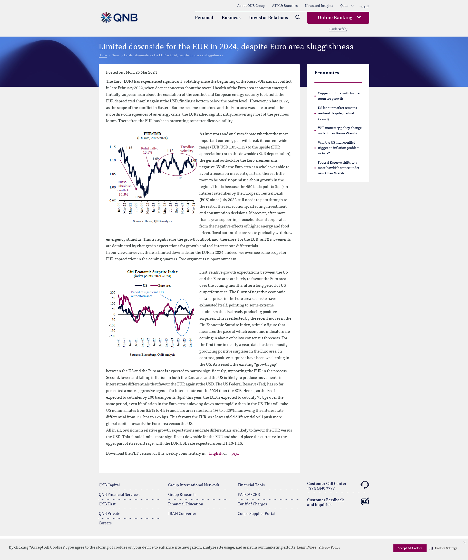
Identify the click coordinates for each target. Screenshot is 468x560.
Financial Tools (251, 485)
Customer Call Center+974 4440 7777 (327, 486)
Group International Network (193, 485)
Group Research (182, 495)
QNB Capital (109, 485)
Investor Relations (268, 18)
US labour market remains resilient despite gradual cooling (337, 113)
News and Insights (319, 6)
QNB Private (109, 514)
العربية (364, 6)
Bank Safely (338, 29)
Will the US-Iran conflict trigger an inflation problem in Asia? (339, 148)
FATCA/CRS (249, 495)
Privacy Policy (329, 547)
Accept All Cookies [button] (410, 548)
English (216, 454)
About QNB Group (251, 6)
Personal (204, 18)
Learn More (306, 548)
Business (231, 18)
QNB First (107, 504)
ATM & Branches (285, 6)
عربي (235, 454)
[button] (443, 548)
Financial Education (185, 504)
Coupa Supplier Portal (256, 514)
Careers (105, 523)
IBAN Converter (182, 514)
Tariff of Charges (252, 504)
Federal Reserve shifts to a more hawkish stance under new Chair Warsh (338, 168)
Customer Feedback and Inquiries (325, 502)
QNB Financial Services (119, 495)
